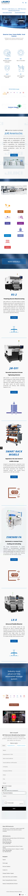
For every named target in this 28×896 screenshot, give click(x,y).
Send (14, 808)
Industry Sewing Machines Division (10, 883)
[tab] (3, 745)
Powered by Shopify (18, 891)
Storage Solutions (14, 704)
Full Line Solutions (6, 866)
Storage (20, 211)
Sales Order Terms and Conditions (10, 876)
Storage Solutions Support (8, 873)
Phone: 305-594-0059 (7, 850)
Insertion (20, 235)
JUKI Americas (11, 891)
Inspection (20, 223)
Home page (5, 863)
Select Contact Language (6, 785)
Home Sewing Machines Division (10, 880)
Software (7, 211)
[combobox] (22, 894)
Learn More (14, 155)
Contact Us (5, 869)
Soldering (8, 247)
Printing (7, 223)
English (22, 894)
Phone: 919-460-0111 (7, 842)
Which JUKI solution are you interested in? (10, 790)
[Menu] (25, 2)
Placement (7, 235)
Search (4, 859)
